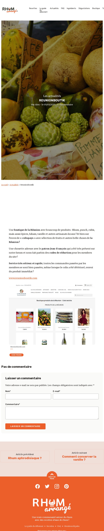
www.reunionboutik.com (23, 278)
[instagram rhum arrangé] (57, 486)
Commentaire (12, 404)
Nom (8, 391)
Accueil (4, 185)
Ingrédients (71, 8)
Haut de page (52, 478)
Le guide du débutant (43, 10)
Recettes (33, 8)
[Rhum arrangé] (10, 10)
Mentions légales (71, 526)
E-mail (56, 391)
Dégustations (84, 8)
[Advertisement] (52, 205)
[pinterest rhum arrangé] (66, 486)
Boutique (96, 8)
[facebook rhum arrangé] (37, 486)
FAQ (62, 8)
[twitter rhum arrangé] (47, 486)
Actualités (54, 8)
